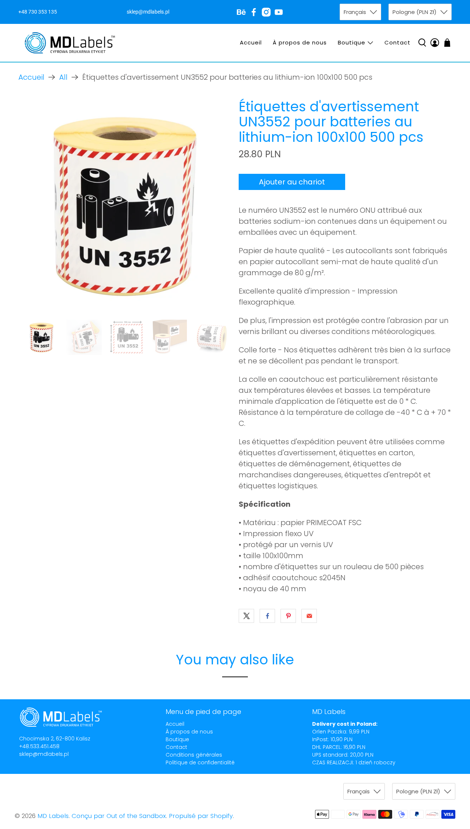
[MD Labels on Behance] (241, 12)
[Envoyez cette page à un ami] (309, 616)
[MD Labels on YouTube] (278, 12)
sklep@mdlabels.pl (44, 754)
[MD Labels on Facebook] (253, 12)
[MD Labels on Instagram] (266, 12)
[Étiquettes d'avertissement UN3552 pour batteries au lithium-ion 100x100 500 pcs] (124, 205)
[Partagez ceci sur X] (246, 616)
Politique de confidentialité (200, 762)
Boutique (351, 42)
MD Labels (53, 816)
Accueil (251, 42)
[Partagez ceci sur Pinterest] (288, 616)
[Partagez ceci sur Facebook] (267, 616)
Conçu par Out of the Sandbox (119, 816)
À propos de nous (300, 42)
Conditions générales (194, 754)
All (63, 77)
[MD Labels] (70, 42)
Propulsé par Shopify (201, 816)
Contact (397, 42)
